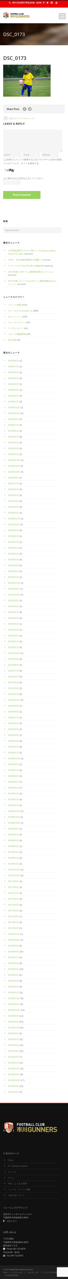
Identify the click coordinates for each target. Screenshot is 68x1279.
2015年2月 (13, 1057)
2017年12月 (14, 869)
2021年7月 (13, 670)
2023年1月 (13, 577)
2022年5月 (13, 624)
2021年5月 (13, 682)
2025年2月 (13, 448)
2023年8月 (13, 536)
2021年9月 (13, 659)
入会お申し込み (33, 1272)
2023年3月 (13, 565)
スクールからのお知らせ (20, 310)
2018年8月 (13, 834)
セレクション (14, 316)
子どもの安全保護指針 (52, 1272)
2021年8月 (13, 665)
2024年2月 (13, 513)
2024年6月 (13, 489)
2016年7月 (13, 957)
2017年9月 (13, 881)
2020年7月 (13, 717)
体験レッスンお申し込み (12, 1272)
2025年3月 (13, 442)
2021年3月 (13, 688)
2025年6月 (13, 431)
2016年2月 (13, 986)
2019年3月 (13, 793)
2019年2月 (13, 799)
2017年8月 (13, 887)
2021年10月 (14, 653)
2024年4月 (13, 501)
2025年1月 (13, 454)
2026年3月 (13, 390)
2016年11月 (14, 934)
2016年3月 (13, 981)
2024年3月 (13, 507)
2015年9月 (13, 1016)
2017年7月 (13, 893)
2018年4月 (13, 846)
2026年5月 (13, 378)
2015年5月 (13, 1039)
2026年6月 (13, 372)
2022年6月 (13, 618)
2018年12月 (14, 811)
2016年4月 (13, 975)
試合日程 (12, 340)
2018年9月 (13, 828)
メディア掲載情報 (17, 334)
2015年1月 (13, 1062)
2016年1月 (13, 992)
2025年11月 (14, 407)
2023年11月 (14, 524)
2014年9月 (13, 1086)
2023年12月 (14, 518)
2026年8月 (13, 360)
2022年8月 (13, 606)
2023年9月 (13, 530)
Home (10, 1160)
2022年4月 (13, 630)
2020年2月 (13, 747)
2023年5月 (13, 553)
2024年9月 (13, 477)
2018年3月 (13, 852)
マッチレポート (15, 328)
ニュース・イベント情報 (19, 1189)
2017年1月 (13, 928)
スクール (12, 1172)
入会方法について (16, 1195)
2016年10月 (14, 940)
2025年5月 (13, 436)
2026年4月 (13, 384)
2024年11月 (14, 466)
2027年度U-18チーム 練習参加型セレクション (31, 272)
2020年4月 (13, 735)
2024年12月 (14, 460)
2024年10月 (14, 472)
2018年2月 (13, 858)
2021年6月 (13, 676)
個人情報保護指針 (12, 1275)
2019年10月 (14, 758)
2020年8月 (13, 711)
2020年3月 (13, 741)
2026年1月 (13, 401)
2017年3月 (13, 916)
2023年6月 (13, 548)
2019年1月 (13, 805)
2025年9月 (13, 419)
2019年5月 (13, 782)
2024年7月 (13, 483)
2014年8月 (13, 1092)
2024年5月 (13, 495)
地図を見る (12, 1221)
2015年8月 (13, 1021)
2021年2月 (13, 694)
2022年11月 (14, 589)
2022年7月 (13, 612)
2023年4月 (13, 559)
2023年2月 (13, 571)
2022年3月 (13, 635)
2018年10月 (14, 823)
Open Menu (62, 16)
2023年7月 (13, 542)
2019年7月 (13, 770)
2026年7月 (13, 366)
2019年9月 (13, 764)
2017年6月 (13, 899)
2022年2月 (13, 641)
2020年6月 (13, 723)
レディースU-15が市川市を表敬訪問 (26, 266)
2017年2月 (13, 922)
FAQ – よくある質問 (17, 1184)
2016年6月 (13, 963)
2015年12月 (14, 998)
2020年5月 (13, 729)
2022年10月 (14, 594)
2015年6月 (13, 1033)
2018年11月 (14, 817)
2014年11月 (14, 1074)
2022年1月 (13, 647)
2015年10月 (14, 1010)
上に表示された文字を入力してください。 (24, 178)
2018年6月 (13, 840)
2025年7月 (13, 425)
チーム (11, 1178)
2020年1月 (13, 752)
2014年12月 (14, 1068)
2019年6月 (13, 776)
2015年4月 (13, 1045)
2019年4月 (13, 787)
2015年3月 (13, 1051)
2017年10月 (14, 875)
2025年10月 (14, 413)
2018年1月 (13, 864)
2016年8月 (13, 951)
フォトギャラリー (17, 322)
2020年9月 (13, 706)
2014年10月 (14, 1080)
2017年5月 (13, 904)
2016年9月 (13, 945)
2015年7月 (13, 1027)
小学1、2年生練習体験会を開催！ (24, 260)
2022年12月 (14, 583)
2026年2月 (13, 395)
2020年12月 (14, 700)
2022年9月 (13, 600)
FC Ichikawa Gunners (18, 1166)
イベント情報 (14, 305)
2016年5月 (13, 969)
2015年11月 (14, 1004)
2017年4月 (13, 910)
